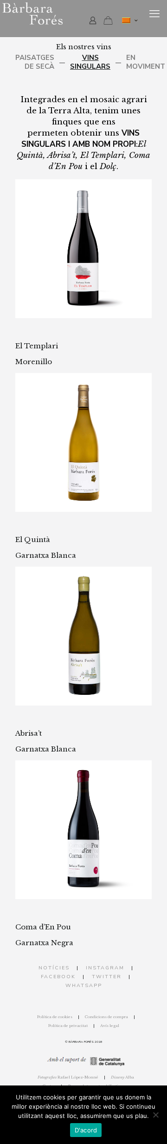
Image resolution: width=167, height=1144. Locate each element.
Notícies (54, 967)
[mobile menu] (154, 14)
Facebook (58, 976)
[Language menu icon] (129, 21)
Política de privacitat (68, 1025)
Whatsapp (83, 985)
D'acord (86, 1130)
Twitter (107, 976)
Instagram (105, 967)
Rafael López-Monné (68, 1077)
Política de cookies (54, 1016)
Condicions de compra (106, 1016)
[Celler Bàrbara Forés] (56, 14)
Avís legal (109, 1025)
